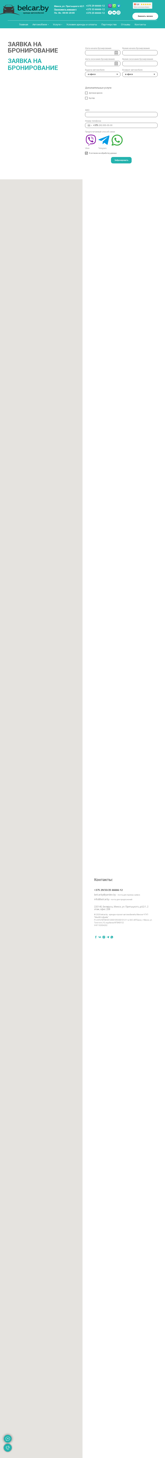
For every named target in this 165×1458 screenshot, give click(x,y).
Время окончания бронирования (137, 59)
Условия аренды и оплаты (82, 24)
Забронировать (121, 160)
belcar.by (104, 914)
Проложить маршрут (65, 9)
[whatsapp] (111, 937)
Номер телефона (93, 121)
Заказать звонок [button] (145, 16)
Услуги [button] (57, 24)
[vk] (99, 937)
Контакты (140, 24)
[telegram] (107, 937)
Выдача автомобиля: (95, 70)
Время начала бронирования (136, 48)
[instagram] (103, 937)
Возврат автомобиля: (132, 70)
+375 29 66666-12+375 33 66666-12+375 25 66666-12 (95, 9)
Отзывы (125, 24)
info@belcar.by (101, 899)
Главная (23, 24)
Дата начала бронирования (98, 48)
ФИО (87, 110)
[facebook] (95, 937)
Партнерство (109, 24)
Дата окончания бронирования (100, 59)
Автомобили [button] (39, 24)
